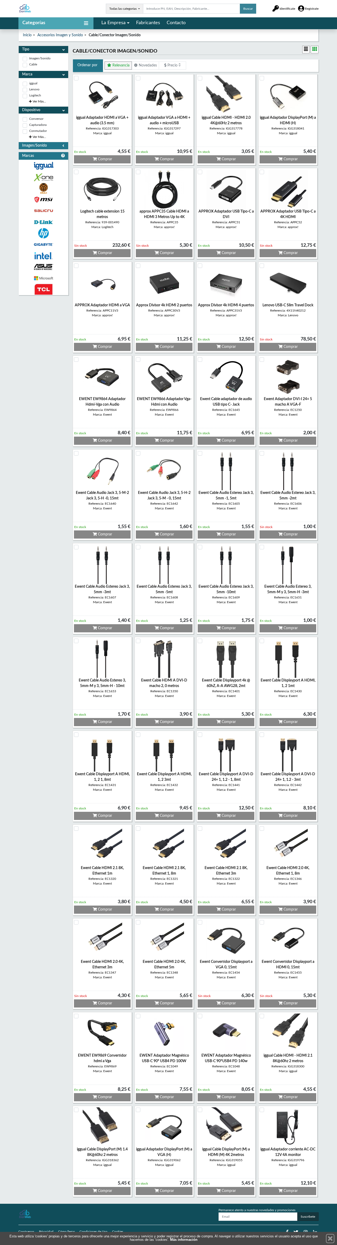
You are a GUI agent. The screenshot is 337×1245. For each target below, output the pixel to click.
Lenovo (34, 89)
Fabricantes (148, 22)
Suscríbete (308, 1216)
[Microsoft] (43, 278)
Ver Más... (39, 101)
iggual (33, 83)
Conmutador (38, 130)
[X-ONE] (43, 177)
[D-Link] (43, 222)
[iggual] (43, 166)
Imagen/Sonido (40, 58)
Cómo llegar (66, 1231)
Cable (33, 64)
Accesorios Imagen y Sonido (60, 35)
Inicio (27, 35)
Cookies (117, 1231)
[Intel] (43, 255)
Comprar (104, 159)
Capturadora (38, 124)
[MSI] (43, 199)
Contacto (176, 22)
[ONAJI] (43, 188)
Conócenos (26, 1231)
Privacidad (46, 1231)
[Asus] (43, 267)
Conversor (36, 118)
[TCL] (43, 289)
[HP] (43, 233)
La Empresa (113, 22)
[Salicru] (43, 210)
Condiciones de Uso (93, 1231)
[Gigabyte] (43, 244)
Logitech (35, 95)
